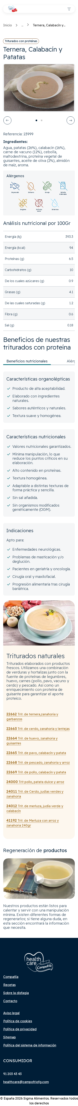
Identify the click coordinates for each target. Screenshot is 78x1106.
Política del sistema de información (29, 1045)
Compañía (10, 977)
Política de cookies (17, 1021)
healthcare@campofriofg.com (26, 1082)
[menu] (69, 9)
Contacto (10, 1001)
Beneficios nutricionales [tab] (27, 361)
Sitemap (9, 1037)
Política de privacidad (20, 1029)
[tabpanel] (39, 483)
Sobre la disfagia (16, 993)
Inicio (7, 25)
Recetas (9, 985)
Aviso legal (11, 1013)
